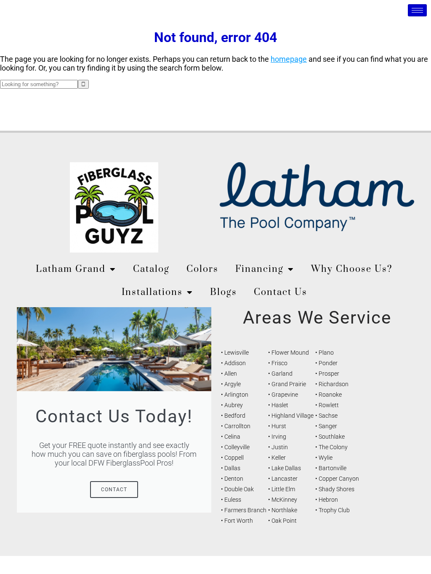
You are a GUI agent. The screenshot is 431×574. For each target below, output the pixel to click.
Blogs (223, 292)
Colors (202, 269)
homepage (289, 59)
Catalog (151, 269)
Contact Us (280, 292)
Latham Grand (71, 269)
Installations (152, 292)
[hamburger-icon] (417, 10)
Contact (114, 489)
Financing (259, 269)
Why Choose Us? (352, 269)
